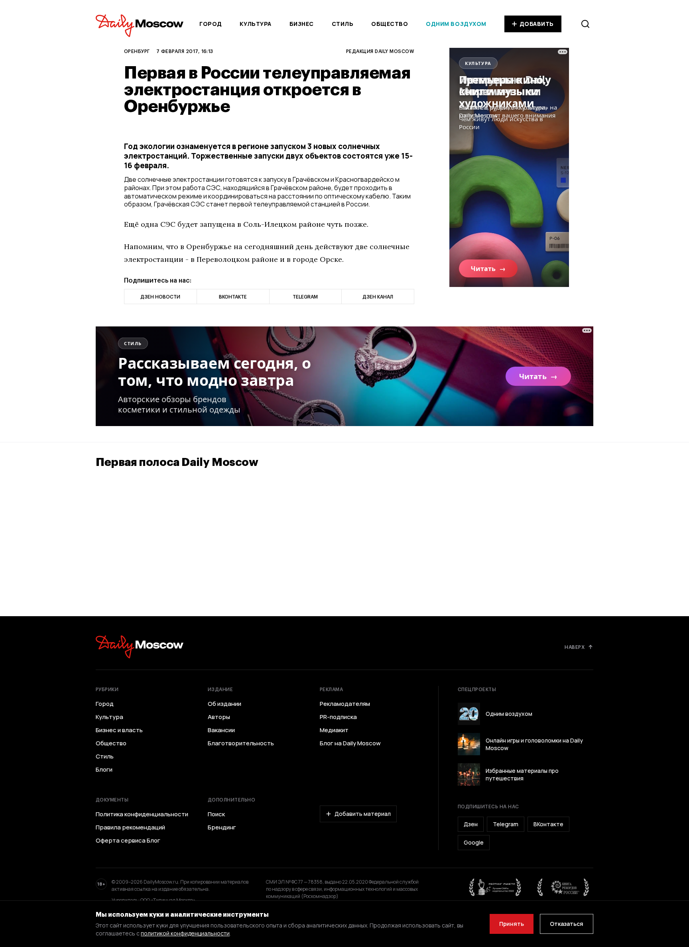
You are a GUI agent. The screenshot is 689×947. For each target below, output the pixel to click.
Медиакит (334, 730)
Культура (255, 24)
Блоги (104, 770)
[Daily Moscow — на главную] (139, 646)
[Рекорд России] (563, 887)
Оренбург (137, 51)
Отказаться (566, 923)
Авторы (219, 717)
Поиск (216, 814)
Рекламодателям (345, 704)
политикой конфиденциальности (185, 933)
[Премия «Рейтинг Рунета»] (495, 887)
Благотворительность (241, 743)
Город (210, 24)
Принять (511, 923)
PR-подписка (338, 717)
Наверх (575, 647)
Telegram (505, 824)
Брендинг (222, 827)
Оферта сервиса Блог (128, 841)
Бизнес (301, 24)
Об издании (224, 704)
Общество (389, 24)
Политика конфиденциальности (142, 814)
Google (474, 842)
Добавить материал (363, 813)
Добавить (537, 24)
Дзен (471, 824)
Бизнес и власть (119, 730)
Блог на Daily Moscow (350, 743)
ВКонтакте (548, 824)
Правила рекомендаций (130, 827)
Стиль (343, 24)
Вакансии (221, 730)
